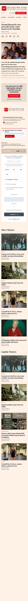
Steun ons (18, 17)
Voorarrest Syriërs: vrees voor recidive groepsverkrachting (12, 255)
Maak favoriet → (9, 136)
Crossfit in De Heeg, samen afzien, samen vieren (11, 312)
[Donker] (2, 13)
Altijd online (11, 17)
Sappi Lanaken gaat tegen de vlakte (12, 284)
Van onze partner (5, 439)
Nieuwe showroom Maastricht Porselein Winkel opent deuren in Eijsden (13, 435)
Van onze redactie (5, 286)
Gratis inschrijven (21, 13)
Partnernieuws (4, 431)
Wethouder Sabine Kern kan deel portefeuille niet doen (13, 341)
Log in (19, 99)
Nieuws (3, 22)
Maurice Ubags (5, 31)
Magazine (3, 17)
